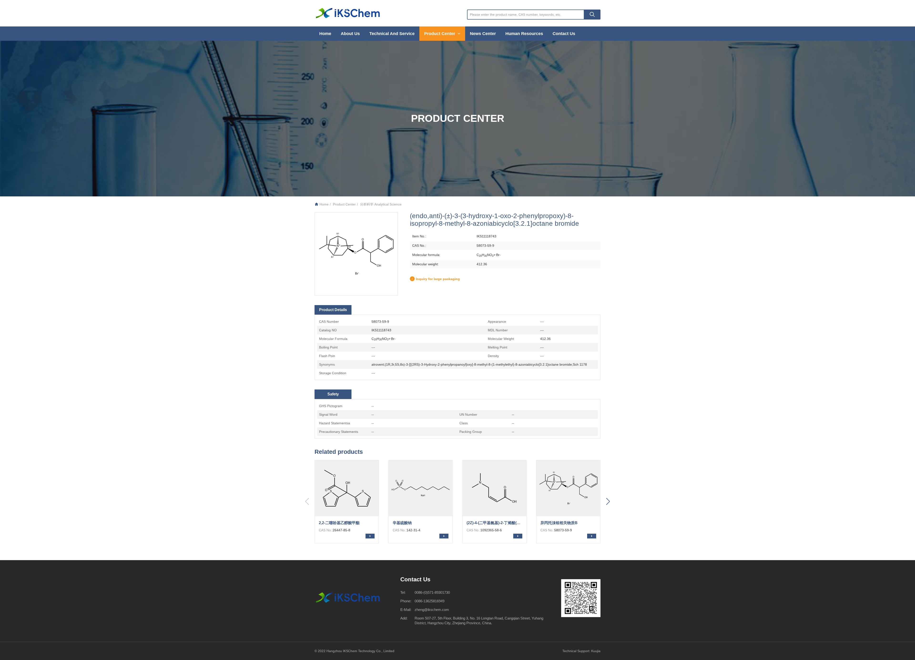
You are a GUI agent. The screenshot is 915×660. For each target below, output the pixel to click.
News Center (483, 33)
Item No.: (419, 236)
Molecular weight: (425, 264)
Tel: (403, 592)
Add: (403, 618)
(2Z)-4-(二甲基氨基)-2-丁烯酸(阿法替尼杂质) (496, 523)
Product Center (440, 33)
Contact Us (564, 33)
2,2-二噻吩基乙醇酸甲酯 (339, 523)
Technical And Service (392, 33)
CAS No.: (419, 245)
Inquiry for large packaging (438, 279)
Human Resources (524, 33)
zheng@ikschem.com (432, 610)
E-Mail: (405, 610)
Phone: (405, 601)
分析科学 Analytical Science (381, 204)
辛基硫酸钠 (402, 523)
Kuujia (595, 651)
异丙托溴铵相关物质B (559, 523)
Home (325, 33)
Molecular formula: (426, 255)
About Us (350, 33)
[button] (608, 501)
